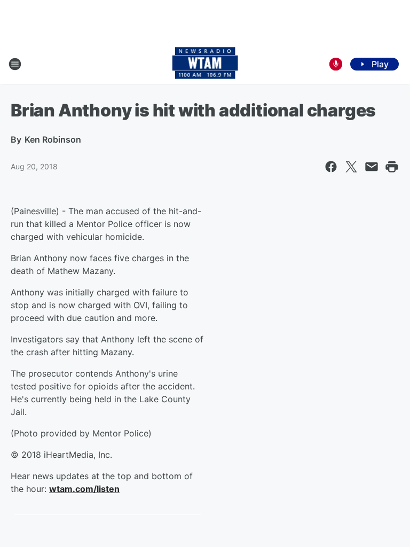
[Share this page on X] (351, 166)
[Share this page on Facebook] (331, 166)
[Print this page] (391, 166)
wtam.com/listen (84, 488)
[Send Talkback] (335, 64)
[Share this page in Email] (371, 166)
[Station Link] (205, 64)
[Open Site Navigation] (15, 64)
